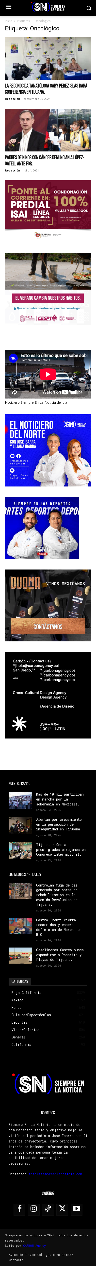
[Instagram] (34, 1210)
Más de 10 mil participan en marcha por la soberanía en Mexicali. (60, 799)
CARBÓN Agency (34, 1245)
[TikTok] (48, 1210)
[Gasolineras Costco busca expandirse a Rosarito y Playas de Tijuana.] (20, 956)
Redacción (12, 99)
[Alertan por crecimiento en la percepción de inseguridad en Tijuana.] (20, 825)
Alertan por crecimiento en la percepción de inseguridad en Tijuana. (59, 824)
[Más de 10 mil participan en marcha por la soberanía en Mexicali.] (20, 800)
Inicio (8, 21)
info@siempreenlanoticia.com (55, 1174)
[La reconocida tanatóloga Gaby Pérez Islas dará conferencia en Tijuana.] (48, 58)
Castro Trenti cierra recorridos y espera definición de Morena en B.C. (58, 927)
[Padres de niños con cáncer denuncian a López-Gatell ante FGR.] (48, 130)
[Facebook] (19, 1210)
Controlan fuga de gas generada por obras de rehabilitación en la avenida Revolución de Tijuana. (57, 895)
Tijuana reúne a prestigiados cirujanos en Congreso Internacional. (61, 849)
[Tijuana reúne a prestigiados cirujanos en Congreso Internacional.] (20, 850)
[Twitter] (62, 1210)
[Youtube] (76, 1210)
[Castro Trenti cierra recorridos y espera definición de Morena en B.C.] (20, 926)
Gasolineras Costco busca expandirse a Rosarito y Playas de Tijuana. (60, 955)
